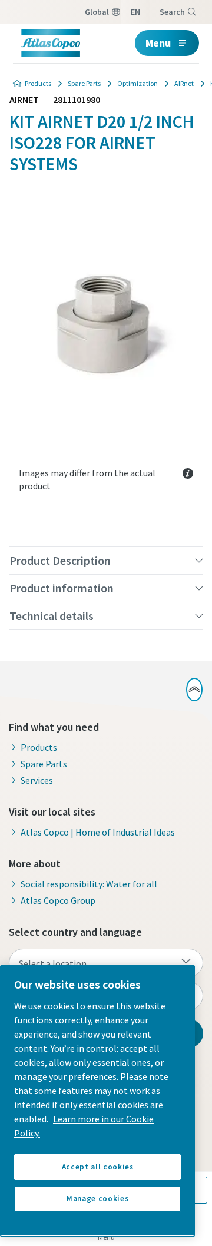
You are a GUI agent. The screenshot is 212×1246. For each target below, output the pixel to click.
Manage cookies (97, 1199)
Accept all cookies (98, 1167)
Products (38, 83)
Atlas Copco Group (58, 900)
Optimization (137, 83)
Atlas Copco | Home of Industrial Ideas (98, 832)
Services (37, 780)
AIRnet (184, 83)
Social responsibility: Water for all (89, 884)
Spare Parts (84, 83)
